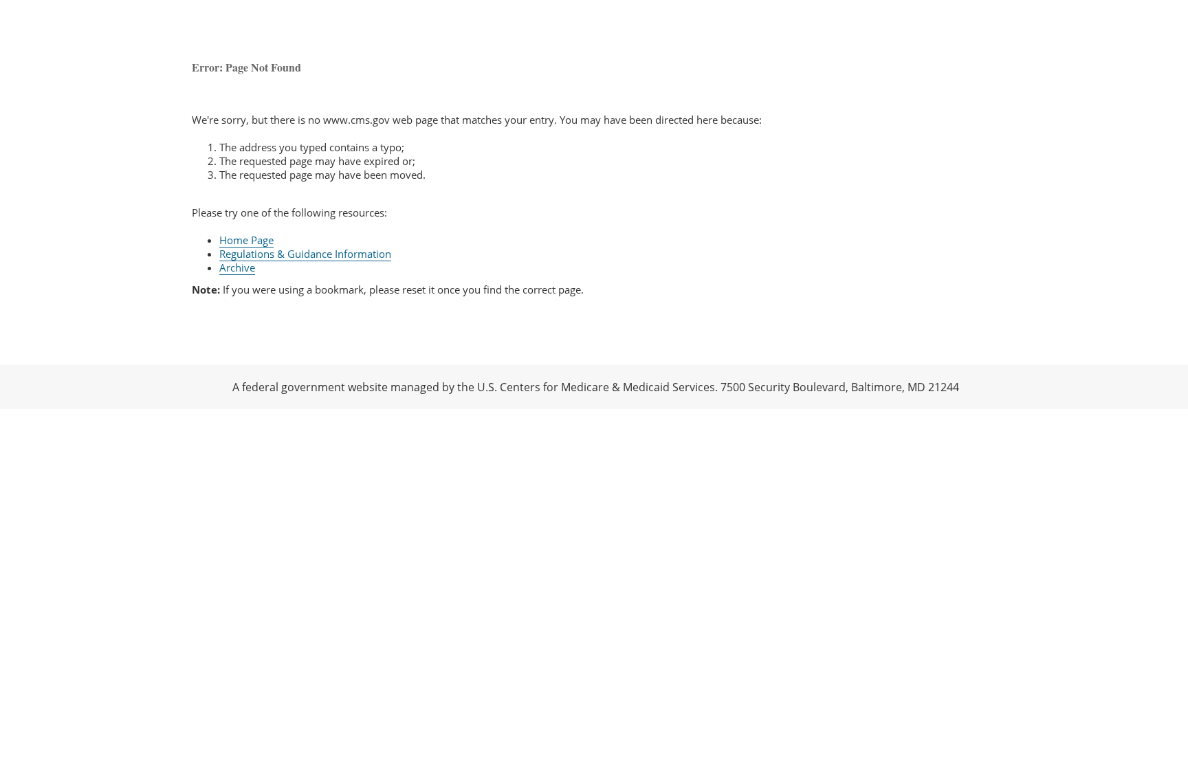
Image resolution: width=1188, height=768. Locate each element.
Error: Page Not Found (246, 67)
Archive (237, 267)
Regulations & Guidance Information (305, 254)
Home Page (246, 240)
